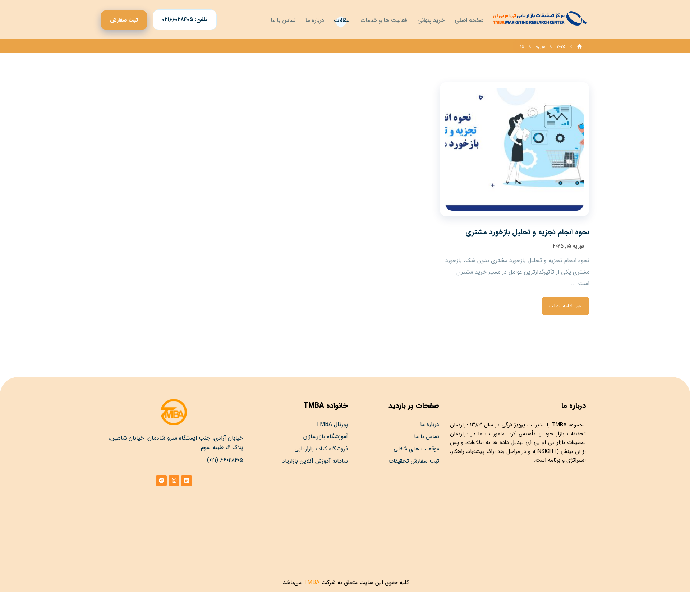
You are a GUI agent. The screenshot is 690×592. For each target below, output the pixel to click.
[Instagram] (174, 480)
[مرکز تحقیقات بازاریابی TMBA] (539, 18)
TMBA (559, 425)
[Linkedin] (186, 480)
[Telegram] (161, 480)
